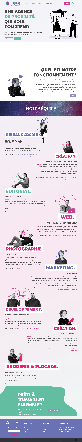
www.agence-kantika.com (64, 431)
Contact (43, 431)
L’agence (33, 3)
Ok (75, 440)
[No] (80, 440)
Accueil (26, 3)
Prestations (41, 3)
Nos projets (49, 3)
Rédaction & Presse (28, 433)
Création (26, 429)
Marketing (26, 428)
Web (25, 431)
